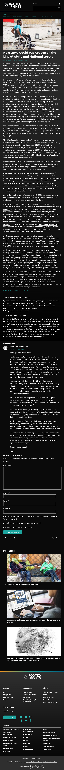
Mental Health (11, 663)
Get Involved (8, 707)
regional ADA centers (47, 224)
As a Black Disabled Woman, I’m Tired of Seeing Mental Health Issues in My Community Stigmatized (33, 659)
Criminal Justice (8, 740)
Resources (27, 688)
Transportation (48, 747)
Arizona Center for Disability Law (21, 119)
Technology (35, 587)
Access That (27, 692)
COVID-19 (28, 587)
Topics (5, 700)
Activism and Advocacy (11, 729)
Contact (46, 700)
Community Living (9, 737)
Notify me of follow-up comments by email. (23, 523)
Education (6, 751)
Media (25, 747)
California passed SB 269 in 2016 (32, 145)
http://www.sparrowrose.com (16, 311)
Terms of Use (36, 758)
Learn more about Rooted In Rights (29, 336)
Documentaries (8, 697)
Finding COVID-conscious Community (23, 584)
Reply (12, 451)
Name (6, 493)
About (45, 688)
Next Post (55, 538)
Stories (5, 14)
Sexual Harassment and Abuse (51, 739)
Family (25, 737)
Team (45, 695)
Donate (10, 717)
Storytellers (7, 695)
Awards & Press (48, 697)
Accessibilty (26, 758)
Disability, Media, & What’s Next (29, 701)
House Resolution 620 (12, 173)
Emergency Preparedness (28, 730)
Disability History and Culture (13, 290)
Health (25, 740)
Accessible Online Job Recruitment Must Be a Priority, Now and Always (33, 621)
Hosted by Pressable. (50, 762)
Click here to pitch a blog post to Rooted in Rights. (20, 340)
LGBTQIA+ (26, 743)
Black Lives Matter (29, 695)
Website (6, 509)
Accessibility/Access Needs (16, 587)
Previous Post (10, 538)
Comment (8, 465)
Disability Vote (8, 748)
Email (6, 501)
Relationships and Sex (50, 736)
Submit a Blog (8, 711)
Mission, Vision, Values (50, 692)
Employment (27, 734)
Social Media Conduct (50, 702)
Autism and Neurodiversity (8, 733)
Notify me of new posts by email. (18, 527)
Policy (26, 290)
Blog (11, 14)
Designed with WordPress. (34, 762)
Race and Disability (22, 663)
